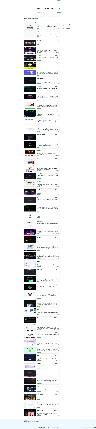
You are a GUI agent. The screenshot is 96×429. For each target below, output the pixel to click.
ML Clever (38, 31)
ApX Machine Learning (40, 197)
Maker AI (38, 63)
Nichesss (38, 347)
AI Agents (38, 155)
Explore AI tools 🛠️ (39, 16)
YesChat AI (38, 284)
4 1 (56, 86)
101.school (38, 386)
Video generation (38, 329)
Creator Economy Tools (40, 78)
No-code (38, 36)
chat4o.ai (38, 340)
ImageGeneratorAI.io (40, 410)
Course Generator (39, 52)
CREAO (38, 309)
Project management (39, 383)
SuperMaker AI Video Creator (41, 134)
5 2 (56, 355)
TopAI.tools (26, 420)
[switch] (24, 20)
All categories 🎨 (50, 16)
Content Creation (38, 360)
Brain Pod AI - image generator (41, 229)
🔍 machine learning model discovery (66, 28)
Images (37, 44)
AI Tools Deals (42, 421)
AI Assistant (38, 186)
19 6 (56, 284)
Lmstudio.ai (38, 173)
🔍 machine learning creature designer (66, 24)
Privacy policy (51, 427)
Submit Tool (49, 421)
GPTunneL (38, 402)
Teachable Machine (39, 23)
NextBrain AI (38, 94)
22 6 (56, 269)
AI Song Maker (39, 269)
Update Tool (49, 422)
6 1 (56, 189)
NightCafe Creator (39, 394)
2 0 (56, 55)
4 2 (56, 205)
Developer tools (38, 250)
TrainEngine (38, 371)
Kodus (38, 378)
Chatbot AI (38, 205)
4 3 (55, 317)
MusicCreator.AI (39, 86)
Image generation (39, 115)
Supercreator (39, 189)
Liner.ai (38, 70)
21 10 (56, 394)
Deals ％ (54, 16)
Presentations (38, 131)
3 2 (56, 134)
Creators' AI (38, 181)
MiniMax (38, 150)
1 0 (56, 63)
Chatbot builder (38, 194)
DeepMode (38, 253)
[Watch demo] (30, 26)
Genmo (38, 158)
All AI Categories (42, 422)
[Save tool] (58, 23)
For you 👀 (58, 16)
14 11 (56, 173)
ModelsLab (38, 55)
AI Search (26, 3)
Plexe (37, 118)
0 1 (56, 237)
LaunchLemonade (39, 221)
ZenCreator (38, 332)
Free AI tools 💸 (45, 16)
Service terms (56, 427)
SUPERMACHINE (39, 40)
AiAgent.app (38, 237)
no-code (38, 28)
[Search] (95, 427)
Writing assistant (38, 352)
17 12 (56, 150)
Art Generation (38, 217)
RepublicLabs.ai (39, 111)
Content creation (38, 83)
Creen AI (38, 317)
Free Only (26, 20)
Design (37, 233)
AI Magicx (38, 355)
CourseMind (38, 363)
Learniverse (38, 261)
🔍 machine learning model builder (66, 25)
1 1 (56, 158)
